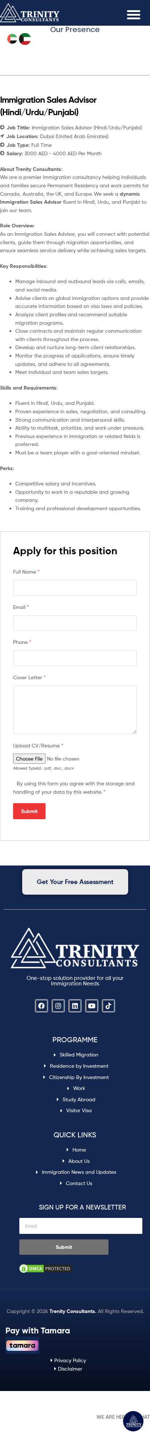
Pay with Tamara (37, 1330)
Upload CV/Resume (38, 745)
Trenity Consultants (72, 1311)
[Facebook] (41, 1005)
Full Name (26, 571)
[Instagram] (58, 1005)
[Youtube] (91, 1005)
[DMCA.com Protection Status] (82, 1268)
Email (21, 607)
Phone (22, 642)
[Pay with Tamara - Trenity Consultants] (22, 1345)
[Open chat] (133, 1421)
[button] (134, 15)
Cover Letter (29, 677)
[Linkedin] (75, 1005)
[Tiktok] (108, 1005)
